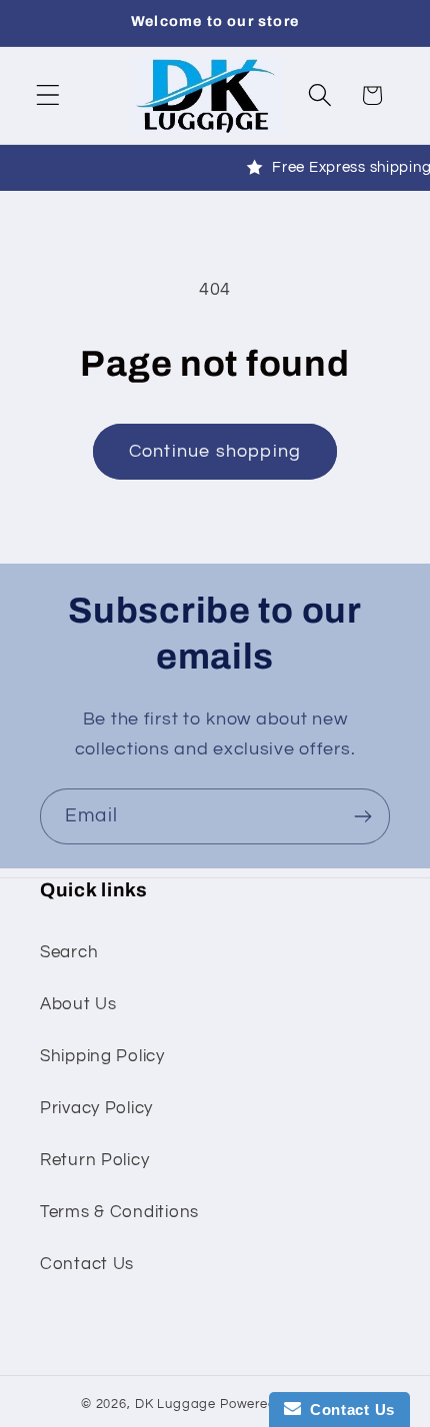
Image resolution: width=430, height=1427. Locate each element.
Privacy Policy (96, 1108)
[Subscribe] (362, 816)
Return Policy (94, 1160)
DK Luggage (175, 1404)
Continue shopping (215, 451)
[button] (48, 95)
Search (69, 952)
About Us (78, 1004)
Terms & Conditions (119, 1212)
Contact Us (87, 1264)
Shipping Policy (102, 1056)
